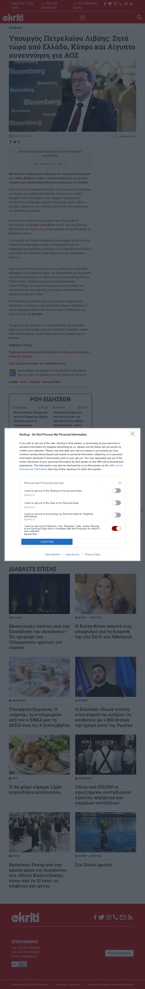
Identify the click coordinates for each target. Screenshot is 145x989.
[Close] (133, 434)
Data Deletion (52, 554)
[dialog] (72, 494)
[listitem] (72, 483)
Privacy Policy (92, 554)
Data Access (72, 554)
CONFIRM (47, 542)
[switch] (116, 490)
